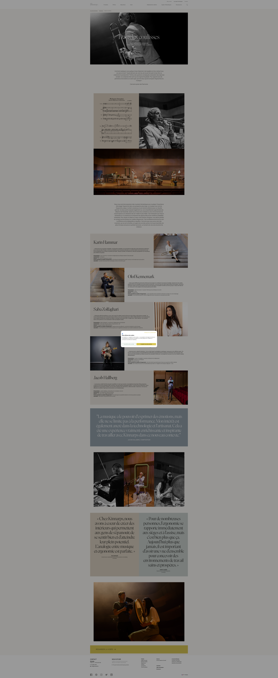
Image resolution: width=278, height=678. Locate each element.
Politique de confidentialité (150, 332)
